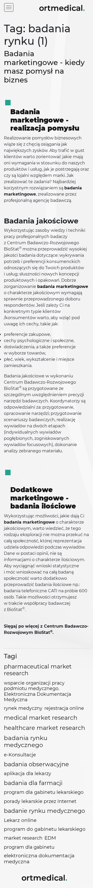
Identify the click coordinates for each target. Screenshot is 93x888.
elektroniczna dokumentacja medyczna (39, 859)
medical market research (40, 717)
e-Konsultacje (20, 755)
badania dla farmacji (33, 783)
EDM (50, 838)
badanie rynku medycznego (44, 810)
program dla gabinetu (29, 847)
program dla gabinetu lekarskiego (43, 792)
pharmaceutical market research (38, 670)
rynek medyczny (23, 708)
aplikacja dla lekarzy (27, 773)
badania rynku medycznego (25, 741)
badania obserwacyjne (36, 764)
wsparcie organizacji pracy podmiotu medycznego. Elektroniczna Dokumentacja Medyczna (37, 691)
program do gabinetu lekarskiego (45, 829)
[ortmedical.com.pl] (44, 877)
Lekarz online (20, 820)
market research (23, 838)
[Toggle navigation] (8, 7)
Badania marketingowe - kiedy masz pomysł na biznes (44, 66)
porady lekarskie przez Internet (40, 801)
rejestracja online (64, 708)
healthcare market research (44, 727)
